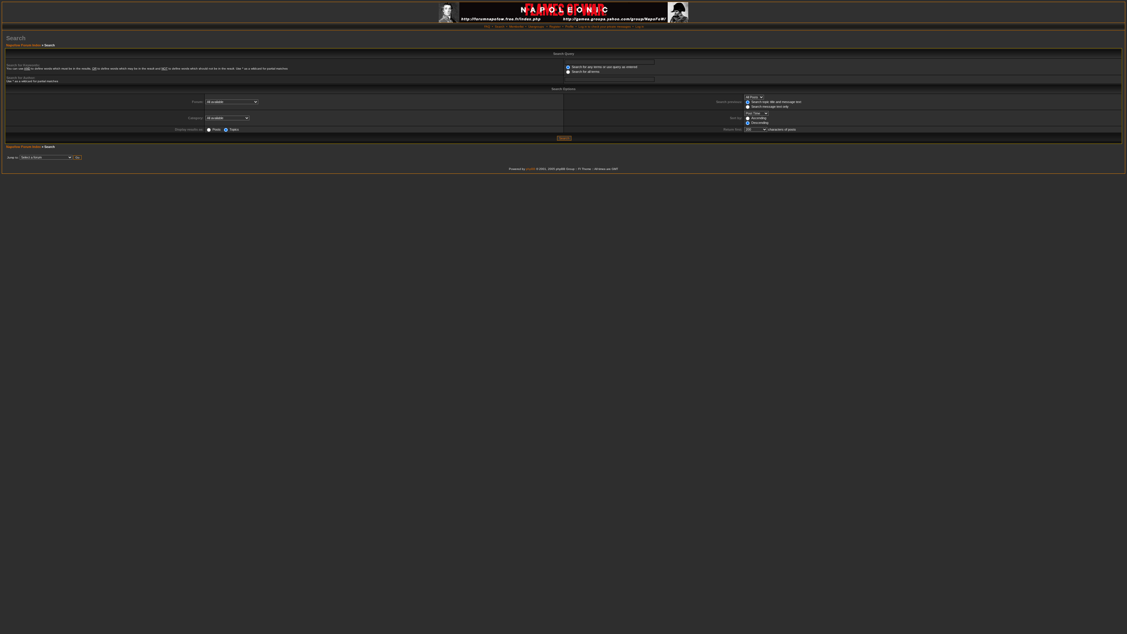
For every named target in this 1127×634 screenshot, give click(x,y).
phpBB (530, 169)
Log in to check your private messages (604, 26)
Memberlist (516, 26)
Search (500, 26)
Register (555, 26)
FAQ (487, 26)
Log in (639, 26)
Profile (569, 26)
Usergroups (536, 26)
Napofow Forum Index (23, 45)
